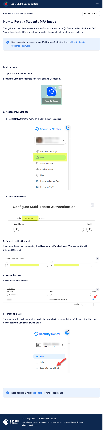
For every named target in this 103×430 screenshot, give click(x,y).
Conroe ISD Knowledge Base (24, 4)
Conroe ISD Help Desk (47, 419)
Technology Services (29, 419)
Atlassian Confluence (30, 425)
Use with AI (91, 14)
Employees (7, 13)
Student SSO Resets (25, 13)
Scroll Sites (77, 422)
